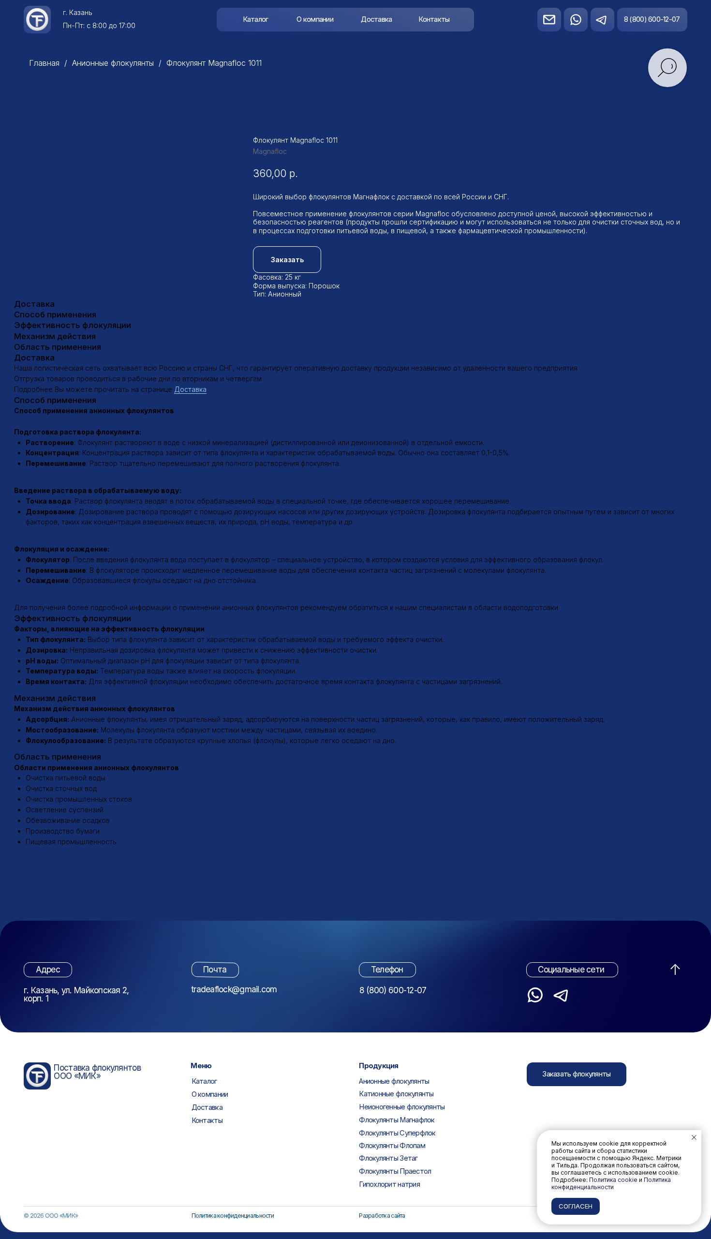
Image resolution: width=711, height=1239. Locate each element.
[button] (576, 1074)
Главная (44, 63)
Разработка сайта (382, 1215)
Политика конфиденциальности (233, 1215)
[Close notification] (694, 1137)
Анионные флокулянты (113, 63)
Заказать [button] (287, 259)
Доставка (190, 389)
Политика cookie (613, 1179)
